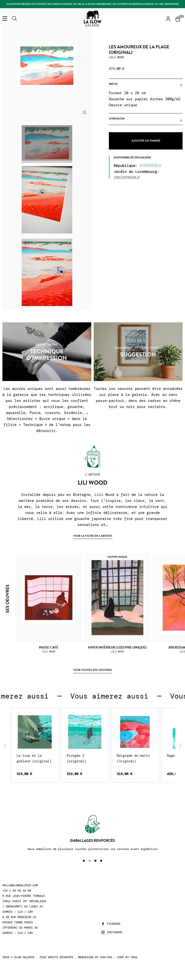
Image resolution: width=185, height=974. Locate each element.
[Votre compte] (168, 19)
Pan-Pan (106, 957)
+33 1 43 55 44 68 (16, 891)
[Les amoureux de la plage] (47, 143)
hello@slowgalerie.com (20, 885)
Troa (134, 957)
